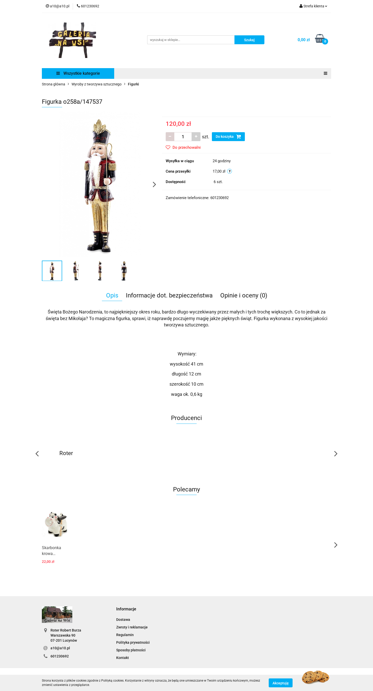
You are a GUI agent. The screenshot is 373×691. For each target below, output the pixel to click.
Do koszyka (225, 136)
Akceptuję (281, 683)
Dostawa (123, 620)
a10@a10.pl (60, 648)
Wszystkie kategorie (81, 73)
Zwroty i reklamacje (132, 627)
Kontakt (122, 658)
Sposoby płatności (131, 650)
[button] (126, 609)
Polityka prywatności (133, 642)
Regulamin (125, 635)
